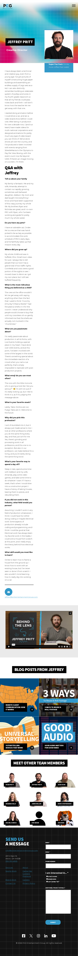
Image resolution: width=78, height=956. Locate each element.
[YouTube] (54, 936)
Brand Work (11, 880)
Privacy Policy (29, 883)
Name (47, 843)
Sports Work (11, 871)
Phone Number (50, 862)
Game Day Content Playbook (27, 873)
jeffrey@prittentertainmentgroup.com (21, 597)
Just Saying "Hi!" (53, 882)
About (25, 868)
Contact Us (11, 883)
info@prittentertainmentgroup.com (22, 851)
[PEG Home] (7, 6)
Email (47, 852)
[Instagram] (38, 936)
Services (9, 868)
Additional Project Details (55, 888)
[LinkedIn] (45, 936)
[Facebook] (23, 936)
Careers (26, 880)
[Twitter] (31, 936)
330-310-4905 (11, 861)
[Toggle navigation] (73, 5)
